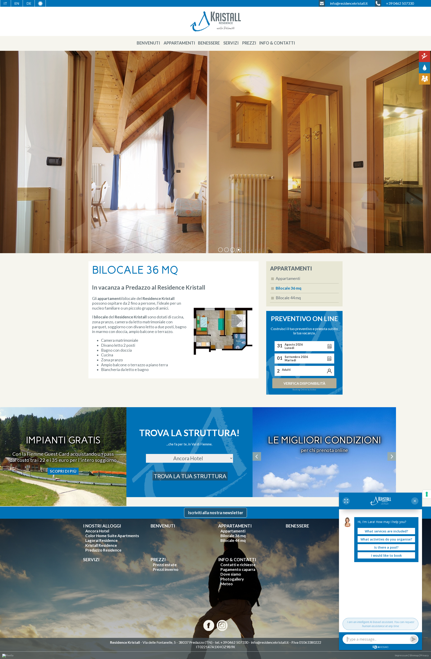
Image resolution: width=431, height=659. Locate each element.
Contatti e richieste (237, 564)
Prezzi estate (165, 564)
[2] (232, 250)
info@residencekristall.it (270, 642)
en (16, 3)
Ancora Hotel (97, 531)
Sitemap (414, 655)
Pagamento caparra (237, 569)
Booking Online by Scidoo (304, 389)
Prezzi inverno (165, 569)
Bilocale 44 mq (288, 297)
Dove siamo (230, 574)
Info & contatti (277, 42)
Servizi (231, 42)
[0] (220, 250)
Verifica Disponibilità (304, 383)
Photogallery (232, 579)
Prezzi (249, 42)
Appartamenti (179, 42)
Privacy (424, 655)
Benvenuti (148, 42)
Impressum (401, 655)
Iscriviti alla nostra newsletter (215, 512)
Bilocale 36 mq (288, 288)
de (28, 3)
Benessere (209, 42)
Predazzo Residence (103, 550)
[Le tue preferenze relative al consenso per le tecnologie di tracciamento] (426, 494)
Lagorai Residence (101, 540)
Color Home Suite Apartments (112, 535)
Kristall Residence (101, 545)
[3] (238, 250)
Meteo (226, 583)
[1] (226, 250)
